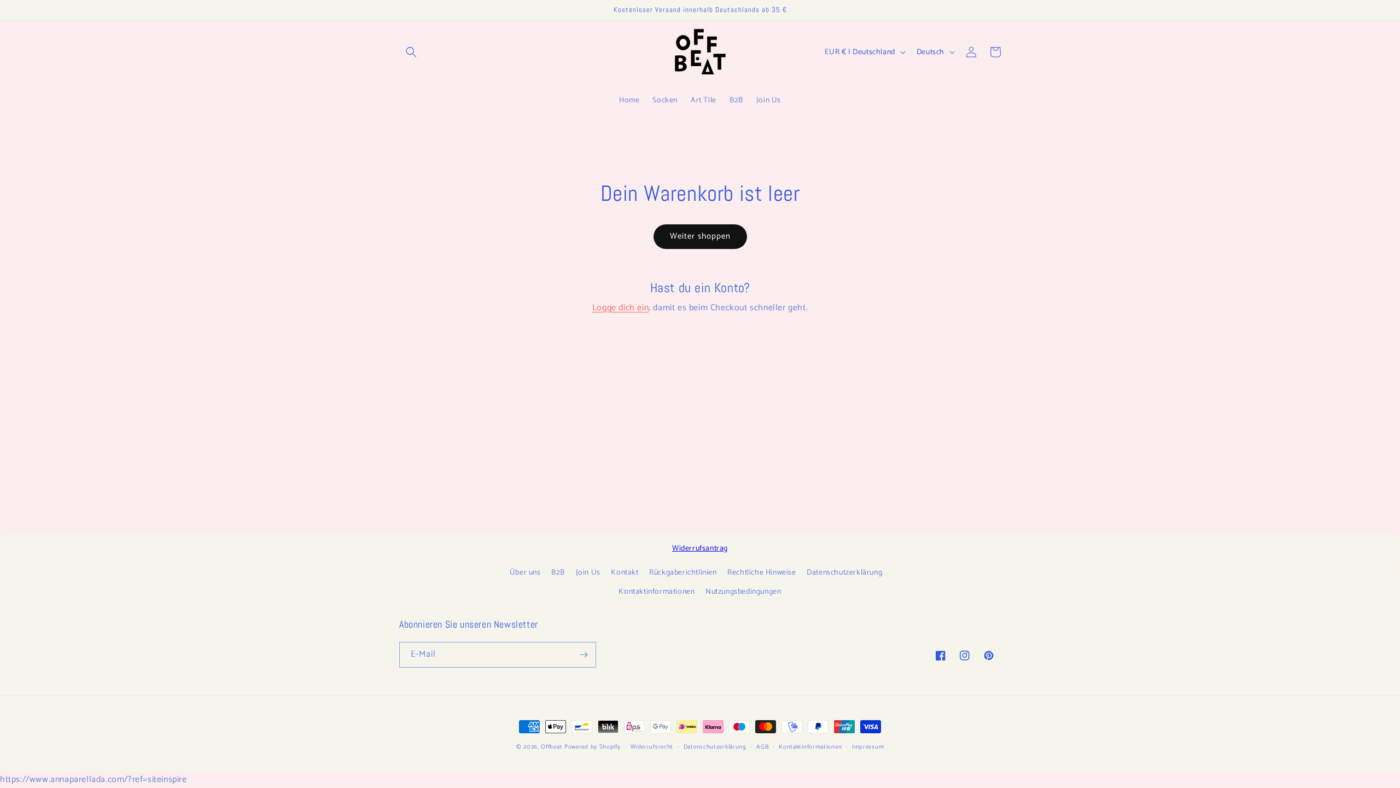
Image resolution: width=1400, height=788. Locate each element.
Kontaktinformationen (657, 592)
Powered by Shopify (592, 747)
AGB (762, 747)
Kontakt (624, 572)
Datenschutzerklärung (844, 572)
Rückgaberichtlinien (682, 572)
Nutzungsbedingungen (743, 592)
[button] (411, 52)
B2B (558, 572)
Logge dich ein (620, 307)
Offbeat (551, 747)
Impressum (868, 747)
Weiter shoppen (700, 236)
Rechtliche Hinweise (761, 572)
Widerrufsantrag (700, 548)
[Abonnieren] (583, 655)
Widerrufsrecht (652, 747)
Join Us (588, 572)
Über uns (525, 572)
